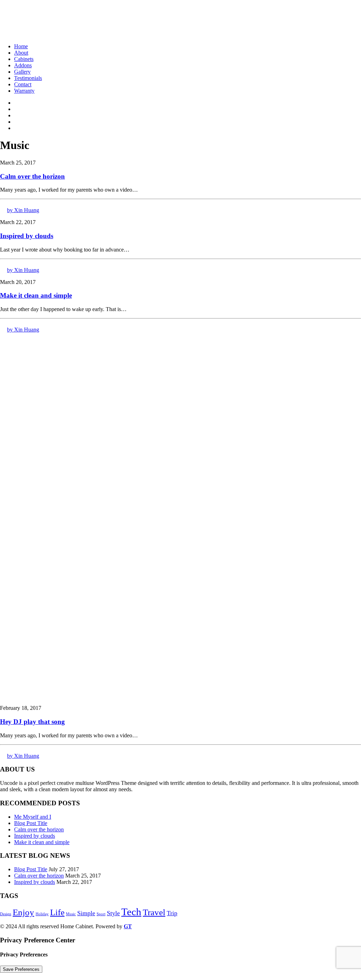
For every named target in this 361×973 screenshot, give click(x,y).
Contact (22, 84)
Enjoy (23, 912)
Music (71, 914)
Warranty (24, 91)
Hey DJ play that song (32, 721)
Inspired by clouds (26, 236)
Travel (154, 912)
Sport (101, 914)
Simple (86, 913)
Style (113, 913)
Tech (131, 911)
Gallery (22, 72)
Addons (23, 65)
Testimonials (28, 78)
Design (5, 914)
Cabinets (23, 59)
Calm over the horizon (32, 176)
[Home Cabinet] (180, 19)
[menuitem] (187, 46)
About (21, 53)
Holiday (42, 914)
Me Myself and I (32, 817)
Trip (172, 913)
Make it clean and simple (36, 295)
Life (57, 912)
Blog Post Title (30, 823)
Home (21, 46)
